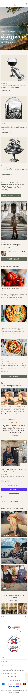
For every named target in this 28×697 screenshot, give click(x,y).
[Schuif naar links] (21, 468)
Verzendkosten (11, 479)
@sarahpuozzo (14, 604)
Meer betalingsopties (14, 496)
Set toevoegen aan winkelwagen (14, 259)
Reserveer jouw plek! (11, 195)
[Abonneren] (26, 669)
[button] (22, 4)
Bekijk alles (14, 376)
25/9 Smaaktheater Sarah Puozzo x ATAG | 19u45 (14, 252)
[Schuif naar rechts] (25, 468)
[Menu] (2, 4)
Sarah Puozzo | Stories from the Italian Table (15, 694)
